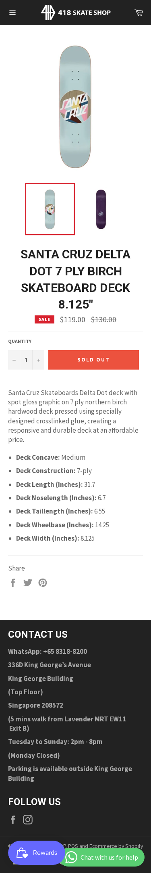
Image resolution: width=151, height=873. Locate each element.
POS (73, 846)
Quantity (19, 341)
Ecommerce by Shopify (116, 846)
